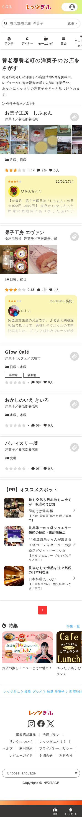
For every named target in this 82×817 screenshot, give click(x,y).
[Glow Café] (41, 368)
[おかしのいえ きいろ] (41, 413)
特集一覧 (73, 626)
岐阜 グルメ (33, 691)
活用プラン (51, 735)
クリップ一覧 (70, 814)
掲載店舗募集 (26, 735)
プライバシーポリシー (56, 748)
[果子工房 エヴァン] (41, 284)
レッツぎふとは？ (52, 741)
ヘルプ (8, 748)
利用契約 (26, 748)
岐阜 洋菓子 (56, 691)
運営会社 (66, 755)
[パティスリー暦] (41, 457)
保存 (74, 117)
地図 (55, 814)
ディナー (27, 43)
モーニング (45, 43)
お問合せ (46, 755)
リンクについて (21, 741)
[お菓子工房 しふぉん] (41, 164)
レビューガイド (21, 755)
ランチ (9, 43)
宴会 (64, 43)
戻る (8, 6)
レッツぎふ (11, 691)
